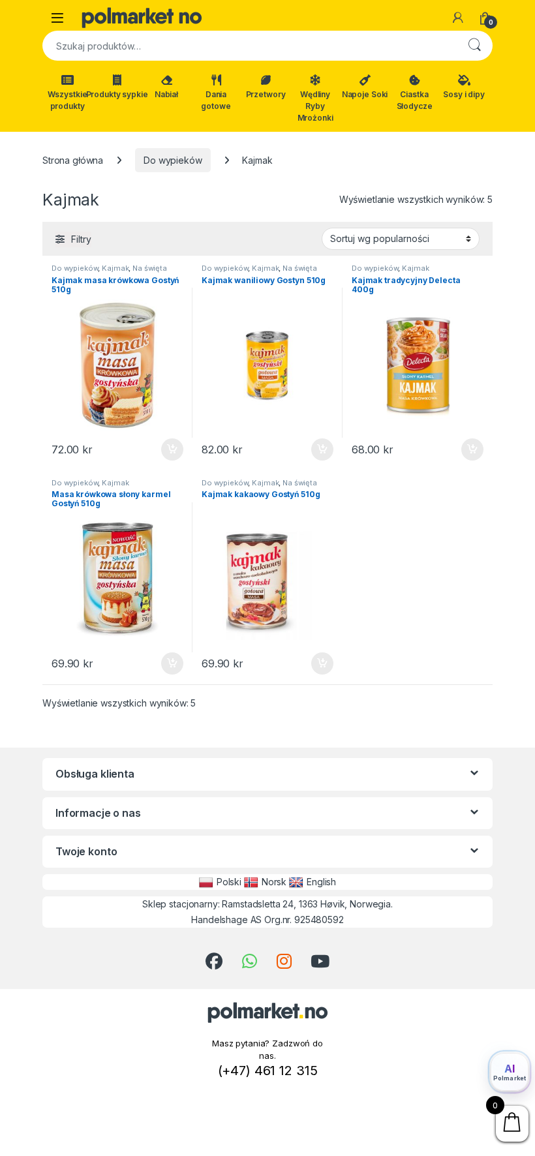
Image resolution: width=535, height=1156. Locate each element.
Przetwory (266, 94)
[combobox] (249, 46)
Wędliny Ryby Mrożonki (315, 106)
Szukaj (474, 46)
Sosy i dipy (463, 94)
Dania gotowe (215, 100)
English (321, 881)
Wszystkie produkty (67, 100)
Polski (229, 881)
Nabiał (166, 94)
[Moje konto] (458, 17)
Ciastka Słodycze (415, 100)
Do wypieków (173, 160)
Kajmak (115, 268)
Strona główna (72, 160)
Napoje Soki (365, 94)
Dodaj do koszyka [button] (165, 449)
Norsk (274, 881)
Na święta (149, 268)
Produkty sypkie (117, 94)
